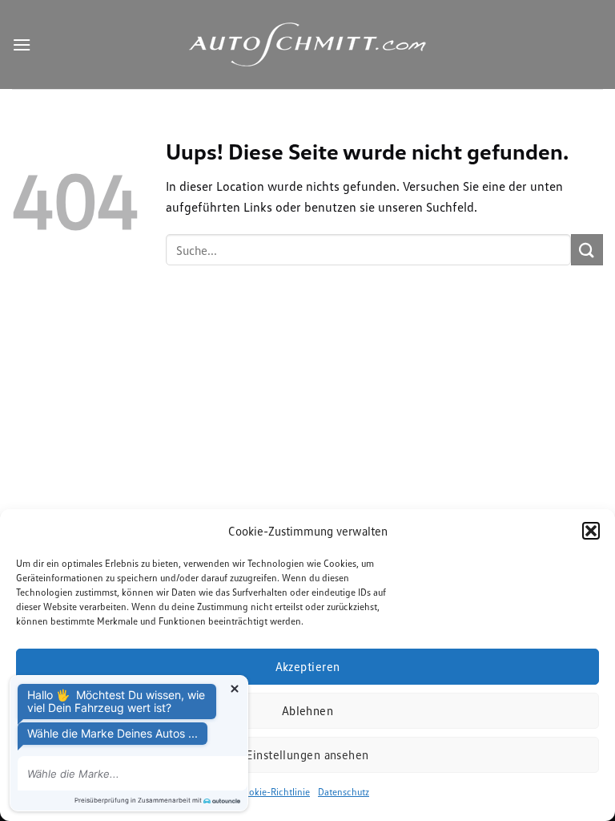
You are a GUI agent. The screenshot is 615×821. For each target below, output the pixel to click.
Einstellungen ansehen (307, 754)
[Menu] (21, 44)
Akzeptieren (307, 666)
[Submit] (587, 249)
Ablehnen (308, 710)
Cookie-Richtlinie (274, 792)
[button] (591, 531)
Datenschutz (343, 792)
